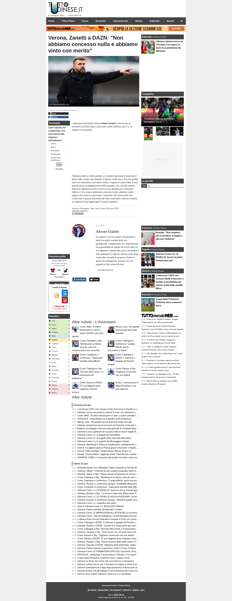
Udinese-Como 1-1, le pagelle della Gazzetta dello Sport (104, 438)
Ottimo (53, 144)
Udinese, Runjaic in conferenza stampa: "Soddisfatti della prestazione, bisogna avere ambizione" (123, 484)
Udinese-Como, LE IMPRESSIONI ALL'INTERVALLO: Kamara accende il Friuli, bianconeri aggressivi (125, 513)
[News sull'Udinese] (65, 8)
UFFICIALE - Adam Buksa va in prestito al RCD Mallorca (104, 419)
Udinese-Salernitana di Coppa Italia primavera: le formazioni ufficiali (109, 567)
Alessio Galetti (80, 211)
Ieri (149, 186)
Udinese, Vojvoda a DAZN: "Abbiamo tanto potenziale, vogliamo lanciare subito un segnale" (121, 545)
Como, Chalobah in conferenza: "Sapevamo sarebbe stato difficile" (91, 358)
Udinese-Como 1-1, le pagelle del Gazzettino (98, 435)
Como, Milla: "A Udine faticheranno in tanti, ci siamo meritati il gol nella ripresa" (114, 415)
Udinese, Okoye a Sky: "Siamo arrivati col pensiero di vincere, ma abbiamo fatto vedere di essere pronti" (126, 474)
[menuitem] (181, 21)
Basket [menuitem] (170, 21)
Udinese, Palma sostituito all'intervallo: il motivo (100, 509)
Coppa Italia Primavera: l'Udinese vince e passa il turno (103, 558)
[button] (59, 164)
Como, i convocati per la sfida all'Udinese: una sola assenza (126, 385)
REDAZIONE (103, 590)
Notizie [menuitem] (138, 21)
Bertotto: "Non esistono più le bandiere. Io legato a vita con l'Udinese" (169, 235)
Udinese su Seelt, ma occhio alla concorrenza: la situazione (105, 561)
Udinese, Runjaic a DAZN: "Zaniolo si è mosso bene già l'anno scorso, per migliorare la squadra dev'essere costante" (133, 525)
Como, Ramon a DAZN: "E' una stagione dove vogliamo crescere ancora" (112, 538)
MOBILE (136, 590)
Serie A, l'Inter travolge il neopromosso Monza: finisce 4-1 (104, 451)
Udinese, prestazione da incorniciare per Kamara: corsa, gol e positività (111, 425)
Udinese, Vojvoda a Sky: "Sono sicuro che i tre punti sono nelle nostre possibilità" (116, 532)
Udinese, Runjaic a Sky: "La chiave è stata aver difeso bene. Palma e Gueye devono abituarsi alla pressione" (129, 493)
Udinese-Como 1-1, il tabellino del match (96, 503)
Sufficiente (55, 151)
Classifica (54, 316)
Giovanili (146, 294)
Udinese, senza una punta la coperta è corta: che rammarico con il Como (111, 412)
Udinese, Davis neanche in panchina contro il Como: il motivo (106, 548)
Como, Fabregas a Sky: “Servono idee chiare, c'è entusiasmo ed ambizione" (113, 529)
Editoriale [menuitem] (155, 21)
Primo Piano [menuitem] (68, 21)
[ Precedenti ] (59, 277)
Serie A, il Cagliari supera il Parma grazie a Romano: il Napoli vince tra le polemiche (117, 448)
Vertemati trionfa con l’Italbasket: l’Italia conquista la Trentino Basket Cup (111, 468)
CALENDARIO (115, 590)
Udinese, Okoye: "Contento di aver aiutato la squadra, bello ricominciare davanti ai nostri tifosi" (122, 471)
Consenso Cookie (109, 585)
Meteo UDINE (59, 284)
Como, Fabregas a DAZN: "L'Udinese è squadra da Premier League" (110, 522)
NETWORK (92, 590)
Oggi (144, 186)
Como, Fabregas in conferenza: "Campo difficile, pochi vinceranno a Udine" (113, 480)
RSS (142, 590)
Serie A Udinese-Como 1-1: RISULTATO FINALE (100, 506)
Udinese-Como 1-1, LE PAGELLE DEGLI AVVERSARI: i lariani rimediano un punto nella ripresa (123, 497)
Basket (145, 271)
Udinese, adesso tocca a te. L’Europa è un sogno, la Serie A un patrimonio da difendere (118, 564)
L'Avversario (84, 208)
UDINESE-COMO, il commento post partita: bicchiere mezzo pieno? (109, 457)
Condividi (80, 279)
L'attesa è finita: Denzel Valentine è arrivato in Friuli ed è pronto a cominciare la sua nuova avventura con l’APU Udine (133, 519)
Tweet (96, 279)
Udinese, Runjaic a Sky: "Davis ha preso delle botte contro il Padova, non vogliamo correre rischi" (123, 542)
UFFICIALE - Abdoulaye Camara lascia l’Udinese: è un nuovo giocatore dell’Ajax (115, 554)
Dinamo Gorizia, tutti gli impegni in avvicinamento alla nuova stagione (110, 571)
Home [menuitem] (51, 21)
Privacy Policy (124, 585)
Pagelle (146, 249)
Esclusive (147, 228)
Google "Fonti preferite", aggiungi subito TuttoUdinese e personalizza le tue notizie (116, 454)
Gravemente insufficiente (55, 159)
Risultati (59, 169)
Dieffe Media (119, 595)
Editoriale (147, 37)
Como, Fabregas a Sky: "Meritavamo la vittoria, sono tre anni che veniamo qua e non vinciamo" (122, 477)
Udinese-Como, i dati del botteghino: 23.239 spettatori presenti (107, 516)
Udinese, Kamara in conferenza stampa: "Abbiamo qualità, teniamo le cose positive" (117, 500)
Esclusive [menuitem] (101, 21)
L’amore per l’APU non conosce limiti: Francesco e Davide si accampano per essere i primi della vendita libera (129, 409)
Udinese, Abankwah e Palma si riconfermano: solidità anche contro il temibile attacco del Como (122, 444)
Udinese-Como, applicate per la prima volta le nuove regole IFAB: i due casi (113, 432)
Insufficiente (55, 154)
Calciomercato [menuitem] (120, 21)
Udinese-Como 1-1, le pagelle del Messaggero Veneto (103, 441)
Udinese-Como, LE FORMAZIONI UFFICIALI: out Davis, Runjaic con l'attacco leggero (118, 551)
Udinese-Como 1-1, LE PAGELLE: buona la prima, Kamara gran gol (109, 490)
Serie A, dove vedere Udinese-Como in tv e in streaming (104, 574)
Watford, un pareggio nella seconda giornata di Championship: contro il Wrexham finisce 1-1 (121, 428)
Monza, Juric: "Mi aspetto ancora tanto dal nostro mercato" (127, 330)
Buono (53, 147)
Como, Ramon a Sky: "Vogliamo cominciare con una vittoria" (125, 371)
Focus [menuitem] (85, 21)
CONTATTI (127, 590)
